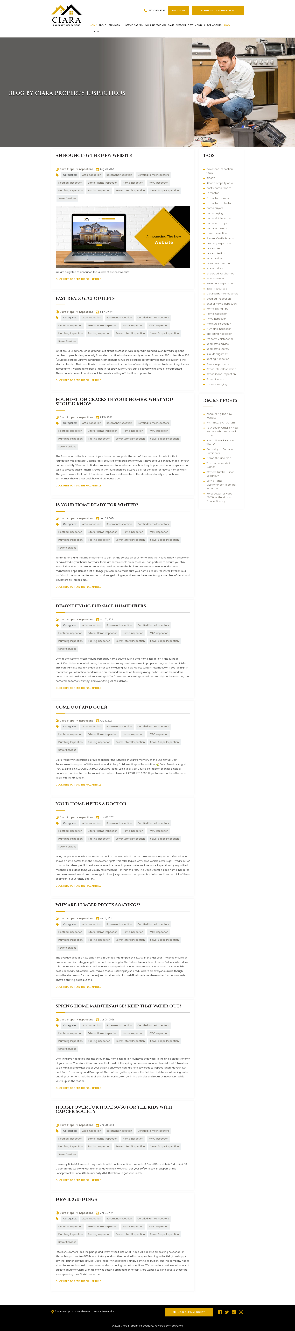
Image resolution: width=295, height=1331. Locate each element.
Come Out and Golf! (81, 707)
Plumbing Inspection (70, 190)
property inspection (219, 243)
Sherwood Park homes (220, 273)
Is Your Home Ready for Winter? (97, 505)
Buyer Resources (217, 288)
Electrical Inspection (70, 182)
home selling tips (217, 223)
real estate (213, 248)
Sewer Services (67, 198)
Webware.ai (176, 1325)
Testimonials (196, 25)
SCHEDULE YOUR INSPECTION (218, 10)
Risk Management (217, 354)
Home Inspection (133, 182)
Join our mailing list (191, 1312)
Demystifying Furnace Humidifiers (101, 606)
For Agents (214, 25)
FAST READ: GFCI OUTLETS (85, 298)
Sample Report (177, 25)
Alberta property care (220, 183)
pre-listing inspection (219, 334)
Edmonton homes (218, 198)
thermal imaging (217, 384)
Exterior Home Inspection (102, 182)
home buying (215, 213)
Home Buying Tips (217, 308)
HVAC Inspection (158, 182)
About (103, 25)
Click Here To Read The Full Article (78, 279)
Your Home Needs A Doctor (91, 804)
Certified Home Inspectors (153, 175)
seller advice (214, 258)
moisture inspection (219, 323)
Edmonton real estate (220, 203)
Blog (226, 25)
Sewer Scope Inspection (164, 190)
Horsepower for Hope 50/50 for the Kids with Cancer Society (114, 1109)
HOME (93, 25)
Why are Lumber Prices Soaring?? (98, 905)
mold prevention (217, 233)
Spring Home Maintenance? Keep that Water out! (118, 1006)
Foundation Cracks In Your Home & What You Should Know (114, 402)
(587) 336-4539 (156, 10)
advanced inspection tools (220, 171)
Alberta (211, 178)
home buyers (215, 208)
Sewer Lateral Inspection (130, 190)
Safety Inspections (218, 364)
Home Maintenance (219, 218)
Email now (178, 10)
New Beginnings (76, 1199)
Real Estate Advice (218, 344)
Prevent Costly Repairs (220, 238)
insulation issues (217, 228)
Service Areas (134, 25)
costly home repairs (219, 188)
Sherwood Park (216, 268)
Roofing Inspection (99, 190)
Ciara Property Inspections (137, 1325)
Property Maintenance (220, 339)
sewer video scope (218, 263)
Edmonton (213, 193)
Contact (96, 31)
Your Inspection (155, 25)
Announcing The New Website (94, 155)
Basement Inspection (119, 175)
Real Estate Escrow (218, 349)
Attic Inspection (91, 175)
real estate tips (216, 253)
